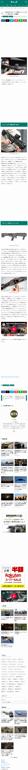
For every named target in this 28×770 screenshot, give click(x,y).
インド (4, 666)
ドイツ (10, 671)
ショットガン (5, 16)
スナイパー (18, 669)
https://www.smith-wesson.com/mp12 (10, 376)
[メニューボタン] (2, 2)
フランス (4, 674)
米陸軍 (18, 686)
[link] (14, 431)
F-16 (9, 659)
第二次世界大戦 (11, 684)
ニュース (11, 16)
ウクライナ (11, 666)
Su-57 (4, 661)
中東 (9, 679)
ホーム (2, 759)
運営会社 (3, 761)
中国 (4, 679)
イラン (19, 664)
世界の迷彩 (19, 676)
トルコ (4, 671)
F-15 (4, 659)
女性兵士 (4, 681)
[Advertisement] (14, 38)
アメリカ (21, 661)
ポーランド (21, 674)
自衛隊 (4, 689)
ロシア (11, 676)
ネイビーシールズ (19, 671)
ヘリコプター (13, 674)
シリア (10, 669)
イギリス (4, 664)
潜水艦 (17, 681)
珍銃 (23, 681)
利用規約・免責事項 (5, 767)
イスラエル (12, 664)
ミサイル (4, 676)
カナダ (4, 669)
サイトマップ (4, 766)
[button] (3, 20)
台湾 (21, 679)
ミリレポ (14, 419)
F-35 (15, 659)
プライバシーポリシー (6, 764)
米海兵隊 (20, 684)
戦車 (11, 681)
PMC (20, 659)
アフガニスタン (12, 661)
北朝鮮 (15, 679)
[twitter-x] (13, 757)
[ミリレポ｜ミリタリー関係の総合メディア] (14, 2)
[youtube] (15, 757)
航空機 (10, 689)
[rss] (17, 757)
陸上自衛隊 (10, 691)
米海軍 (4, 686)
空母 (3, 684)
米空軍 (11, 686)
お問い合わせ (4, 762)
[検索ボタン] (26, 2)
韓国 (17, 691)
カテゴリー (3, 699)
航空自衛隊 (18, 689)
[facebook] (11, 757)
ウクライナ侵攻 (21, 666)
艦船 (3, 691)
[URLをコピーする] (25, 20)
